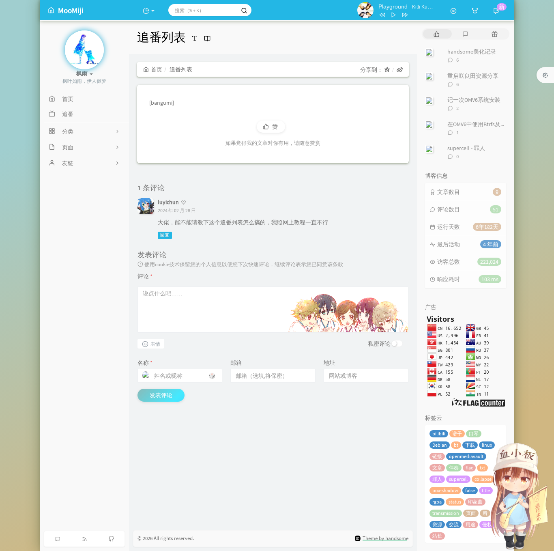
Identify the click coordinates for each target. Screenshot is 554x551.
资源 (437, 524)
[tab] (436, 33)
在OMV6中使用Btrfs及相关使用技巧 (491, 124)
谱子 (457, 433)
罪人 (437, 479)
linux (487, 445)
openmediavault (466, 456)
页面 (471, 513)
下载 (470, 445)
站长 (437, 536)
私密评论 (379, 343)
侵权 (487, 524)
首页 (156, 69)
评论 (144, 276)
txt (482, 468)
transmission (445, 513)
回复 (164, 235)
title (486, 490)
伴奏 (454, 468)
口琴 (474, 433)
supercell (458, 479)
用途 (470, 524)
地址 (329, 362)
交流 (454, 524)
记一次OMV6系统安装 (473, 99)
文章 (437, 468)
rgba (437, 502)
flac (469, 468)
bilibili (438, 433)
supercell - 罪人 (466, 148)
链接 (437, 456)
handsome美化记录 (471, 51)
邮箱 (236, 362)
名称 (144, 362)
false (470, 490)
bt (456, 445)
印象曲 (475, 502)
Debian (439, 445)
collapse (483, 479)
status (455, 502)
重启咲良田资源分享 (472, 76)
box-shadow (445, 490)
